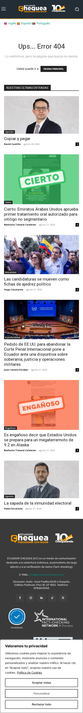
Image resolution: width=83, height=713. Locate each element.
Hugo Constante (13, 289)
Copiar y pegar (17, 138)
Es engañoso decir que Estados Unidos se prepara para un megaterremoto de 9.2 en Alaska (40, 439)
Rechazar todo (41, 704)
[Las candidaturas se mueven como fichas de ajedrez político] (41, 254)
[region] (41, 676)
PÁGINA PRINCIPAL (54, 69)
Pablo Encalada (13, 508)
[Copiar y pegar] (41, 115)
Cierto (8, 202)
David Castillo (12, 143)
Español (26, 23)
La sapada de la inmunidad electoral (38, 503)
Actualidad (10, 272)
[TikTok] (52, 598)
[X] (63, 598)
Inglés (12, 23)
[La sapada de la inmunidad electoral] (41, 479)
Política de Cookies (29, 672)
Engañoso (10, 428)
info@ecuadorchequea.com (46, 574)
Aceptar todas (41, 682)
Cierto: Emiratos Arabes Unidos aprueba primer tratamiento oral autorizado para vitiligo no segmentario (41, 214)
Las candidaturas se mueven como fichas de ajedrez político (36, 282)
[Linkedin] (41, 598)
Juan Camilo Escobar (16, 369)
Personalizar (41, 693)
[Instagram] (31, 598)
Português (43, 23)
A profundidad (12, 337)
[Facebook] (20, 598)
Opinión (9, 131)
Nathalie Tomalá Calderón (20, 224)
